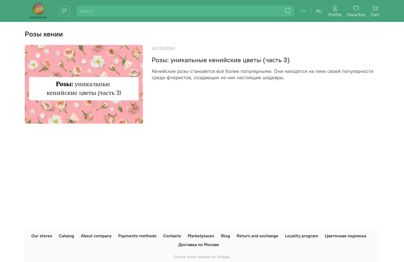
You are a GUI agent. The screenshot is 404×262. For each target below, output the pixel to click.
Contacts (172, 235)
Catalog (66, 235)
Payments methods (137, 235)
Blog (225, 235)
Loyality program (301, 235)
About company (96, 235)
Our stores (41, 235)
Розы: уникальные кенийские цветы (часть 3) (221, 60)
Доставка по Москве (198, 244)
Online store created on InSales (202, 256)
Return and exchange (257, 235)
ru (319, 11)
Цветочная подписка (345, 235)
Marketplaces (201, 235)
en (303, 11)
